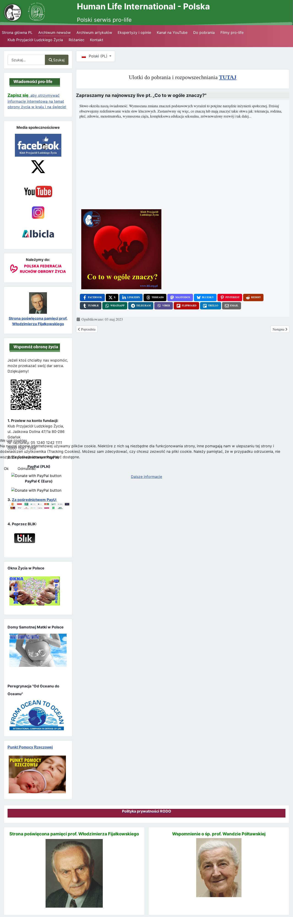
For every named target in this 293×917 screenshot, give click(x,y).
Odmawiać (27, 468)
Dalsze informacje (146, 476)
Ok (6, 468)
